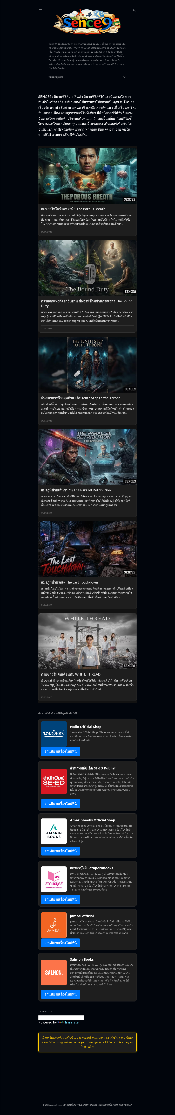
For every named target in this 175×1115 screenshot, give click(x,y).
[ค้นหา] (135, 9)
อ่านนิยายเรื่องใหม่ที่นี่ (60, 751)
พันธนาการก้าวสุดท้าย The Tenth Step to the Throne (80, 398)
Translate (71, 1022)
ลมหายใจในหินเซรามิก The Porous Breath (73, 209)
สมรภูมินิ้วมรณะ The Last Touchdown (69, 582)
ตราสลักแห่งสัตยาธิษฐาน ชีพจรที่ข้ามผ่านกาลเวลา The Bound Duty (86, 303)
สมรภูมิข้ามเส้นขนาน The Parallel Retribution (76, 490)
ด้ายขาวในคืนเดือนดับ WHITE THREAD (70, 674)
